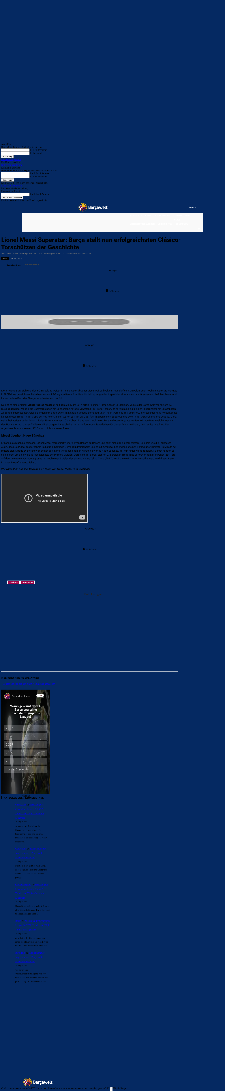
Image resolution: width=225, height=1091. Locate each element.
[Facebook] (168, 207)
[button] (199, 229)
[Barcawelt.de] (93, 207)
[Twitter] (181, 207)
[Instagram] (174, 207)
